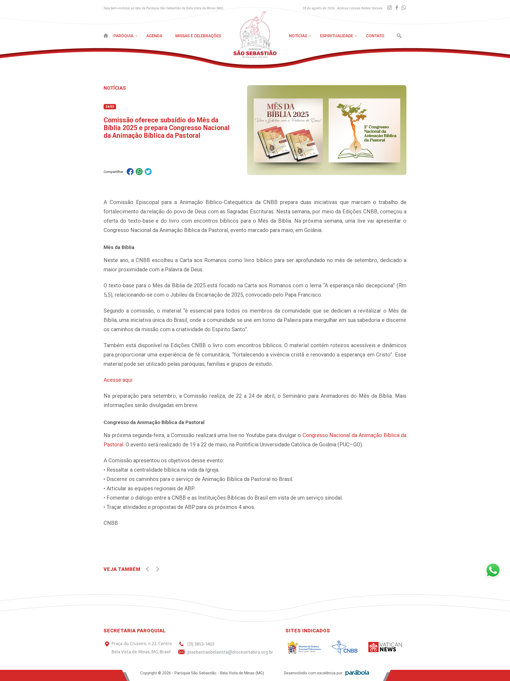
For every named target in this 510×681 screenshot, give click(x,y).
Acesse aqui (118, 380)
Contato (375, 36)
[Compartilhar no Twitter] (148, 172)
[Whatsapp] (403, 8)
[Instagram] (389, 8)
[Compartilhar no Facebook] (130, 172)
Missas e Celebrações (198, 36)
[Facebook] (396, 8)
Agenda (154, 36)
